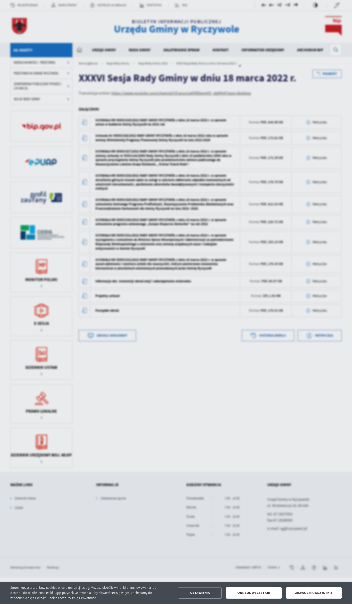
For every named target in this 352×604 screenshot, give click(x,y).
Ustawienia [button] (200, 592)
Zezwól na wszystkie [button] (314, 592)
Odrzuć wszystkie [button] (253, 592)
